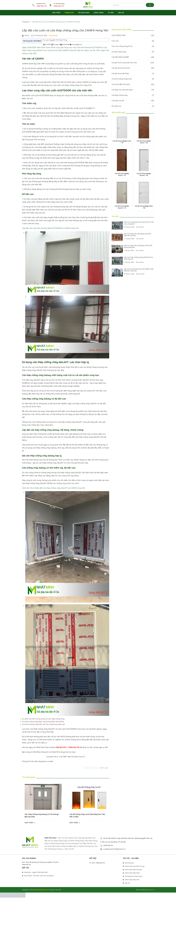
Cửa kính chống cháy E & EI (133, 79)
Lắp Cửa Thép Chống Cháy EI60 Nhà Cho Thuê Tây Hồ (138, 258)
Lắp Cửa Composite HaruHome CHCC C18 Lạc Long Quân (138, 223)
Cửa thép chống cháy (133, 95)
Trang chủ (26, 22)
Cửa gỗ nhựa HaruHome (133, 68)
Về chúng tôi (129, 863)
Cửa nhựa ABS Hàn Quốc (133, 84)
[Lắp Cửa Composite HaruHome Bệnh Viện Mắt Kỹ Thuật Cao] (117, 272)
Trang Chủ (69, 13)
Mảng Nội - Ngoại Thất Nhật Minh (36, 872)
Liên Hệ (121, 13)
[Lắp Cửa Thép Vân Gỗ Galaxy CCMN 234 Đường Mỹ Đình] (117, 249)
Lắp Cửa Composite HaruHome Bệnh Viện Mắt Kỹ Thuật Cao (138, 270)
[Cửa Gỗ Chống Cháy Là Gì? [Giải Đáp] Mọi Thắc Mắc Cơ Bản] (88, 797)
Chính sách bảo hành (132, 873)
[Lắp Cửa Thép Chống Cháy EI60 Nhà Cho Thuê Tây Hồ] (117, 261)
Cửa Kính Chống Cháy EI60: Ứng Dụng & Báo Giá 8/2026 (43, 722)
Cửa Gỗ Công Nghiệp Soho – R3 (144, 207)
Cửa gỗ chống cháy (133, 52)
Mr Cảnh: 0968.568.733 (97, 863)
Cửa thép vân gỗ (133, 101)
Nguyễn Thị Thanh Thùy (58, 40)
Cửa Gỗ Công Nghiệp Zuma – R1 (122, 142)
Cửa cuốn (133, 41)
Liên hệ (127, 883)
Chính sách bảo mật (132, 880)
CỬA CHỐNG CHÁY (133, 35)
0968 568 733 (42, 6)
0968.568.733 (26, 865)
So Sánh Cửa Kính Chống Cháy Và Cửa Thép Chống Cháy (43, 719)
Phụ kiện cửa (133, 106)
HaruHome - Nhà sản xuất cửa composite (38, 876)
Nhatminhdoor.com (42, 890)
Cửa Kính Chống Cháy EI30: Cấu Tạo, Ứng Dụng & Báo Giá (43, 724)
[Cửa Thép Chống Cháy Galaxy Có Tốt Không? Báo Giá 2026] (43, 797)
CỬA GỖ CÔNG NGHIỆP (133, 57)
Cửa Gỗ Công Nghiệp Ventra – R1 (122, 174)
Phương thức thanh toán (133, 876)
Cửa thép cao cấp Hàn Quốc (133, 90)
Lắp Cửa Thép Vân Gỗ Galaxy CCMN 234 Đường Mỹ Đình (138, 246)
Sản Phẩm (56, 13)
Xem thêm (29, 823)
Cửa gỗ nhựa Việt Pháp (133, 73)
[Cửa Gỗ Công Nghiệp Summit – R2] (144, 160)
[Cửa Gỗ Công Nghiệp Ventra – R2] (144, 127)
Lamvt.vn (151, 890)
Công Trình (99, 13)
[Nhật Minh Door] (88, 5)
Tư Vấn (111, 13)
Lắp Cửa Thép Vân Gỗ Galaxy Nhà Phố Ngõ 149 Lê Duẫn (137, 234)
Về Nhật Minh (83, 13)
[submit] (150, 5)
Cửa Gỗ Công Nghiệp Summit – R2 (144, 174)
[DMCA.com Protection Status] (12, 895)
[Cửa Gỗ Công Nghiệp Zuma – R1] (122, 127)
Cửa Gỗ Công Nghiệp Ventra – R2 (144, 142)
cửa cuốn (35, 95)
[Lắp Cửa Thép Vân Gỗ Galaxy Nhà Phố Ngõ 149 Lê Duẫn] (117, 237)
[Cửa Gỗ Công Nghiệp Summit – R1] (122, 192)
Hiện (38, 41)
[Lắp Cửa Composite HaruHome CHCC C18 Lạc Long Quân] (117, 225)
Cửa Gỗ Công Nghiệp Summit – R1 (122, 207)
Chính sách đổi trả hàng (133, 869)
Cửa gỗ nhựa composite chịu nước (133, 63)
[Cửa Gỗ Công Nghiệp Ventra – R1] (122, 160)
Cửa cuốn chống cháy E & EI (133, 46)
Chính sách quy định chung (134, 866)
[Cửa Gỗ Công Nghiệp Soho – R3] (144, 192)
